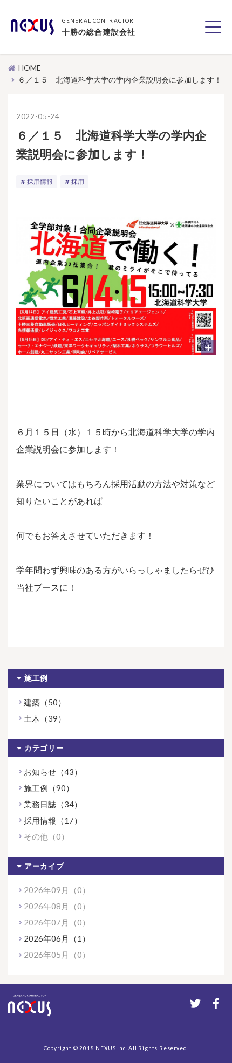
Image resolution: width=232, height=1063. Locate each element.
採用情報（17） (53, 820)
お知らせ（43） (53, 772)
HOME (29, 67)
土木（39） (45, 718)
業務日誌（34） (53, 804)
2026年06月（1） (57, 938)
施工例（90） (49, 788)
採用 (77, 181)
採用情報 (40, 181)
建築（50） (45, 702)
